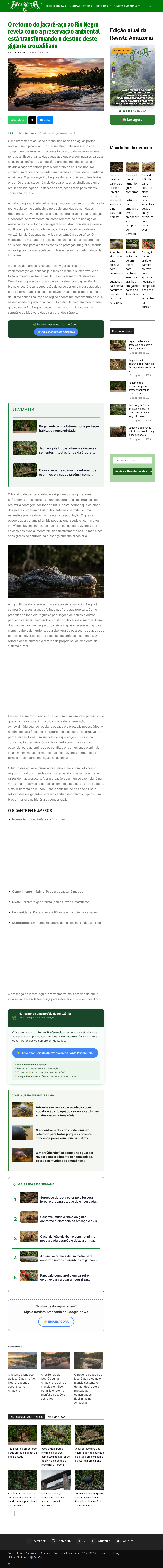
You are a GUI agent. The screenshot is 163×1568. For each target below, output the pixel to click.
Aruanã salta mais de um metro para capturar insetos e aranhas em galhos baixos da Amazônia (132, 273)
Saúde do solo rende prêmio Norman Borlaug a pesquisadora (142, 431)
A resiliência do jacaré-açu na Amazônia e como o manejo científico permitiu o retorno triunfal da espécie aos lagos (53, 1386)
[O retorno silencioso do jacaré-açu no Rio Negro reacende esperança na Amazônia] (22, 1360)
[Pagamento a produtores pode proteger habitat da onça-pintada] (22, 1435)
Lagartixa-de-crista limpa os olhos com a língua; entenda (140, 345)
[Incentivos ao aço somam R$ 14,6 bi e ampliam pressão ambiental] (56, 1480)
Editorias (101, 5)
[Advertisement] (56, 370)
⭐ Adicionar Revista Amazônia (56, 331)
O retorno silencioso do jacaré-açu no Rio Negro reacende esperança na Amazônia (21, 1382)
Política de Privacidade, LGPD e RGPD (75, 1553)
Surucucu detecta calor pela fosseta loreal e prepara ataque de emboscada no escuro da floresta (116, 196)
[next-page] (16, 1513)
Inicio (11, 133)
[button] (150, 6)
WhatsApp (17, 120)
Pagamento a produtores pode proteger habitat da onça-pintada (22, 1452)
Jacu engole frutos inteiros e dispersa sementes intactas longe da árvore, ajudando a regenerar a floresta (55, 1456)
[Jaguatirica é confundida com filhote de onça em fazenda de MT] (118, 364)
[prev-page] (10, 1513)
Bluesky (45, 120)
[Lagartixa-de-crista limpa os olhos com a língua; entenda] (118, 345)
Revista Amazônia (125, 5)
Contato (45, 1553)
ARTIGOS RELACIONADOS (26, 1417)
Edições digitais (56, 5)
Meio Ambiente (26, 133)
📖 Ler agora (132, 119)
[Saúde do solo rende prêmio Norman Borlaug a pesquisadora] (118, 431)
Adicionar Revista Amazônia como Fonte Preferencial (57, 1053)
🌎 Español (36, 1557)
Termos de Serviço (110, 1553)
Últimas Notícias (81, 5)
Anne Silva (19, 52)
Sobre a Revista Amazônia (22, 1553)
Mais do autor (56, 1417)
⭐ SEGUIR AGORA (56, 1321)
